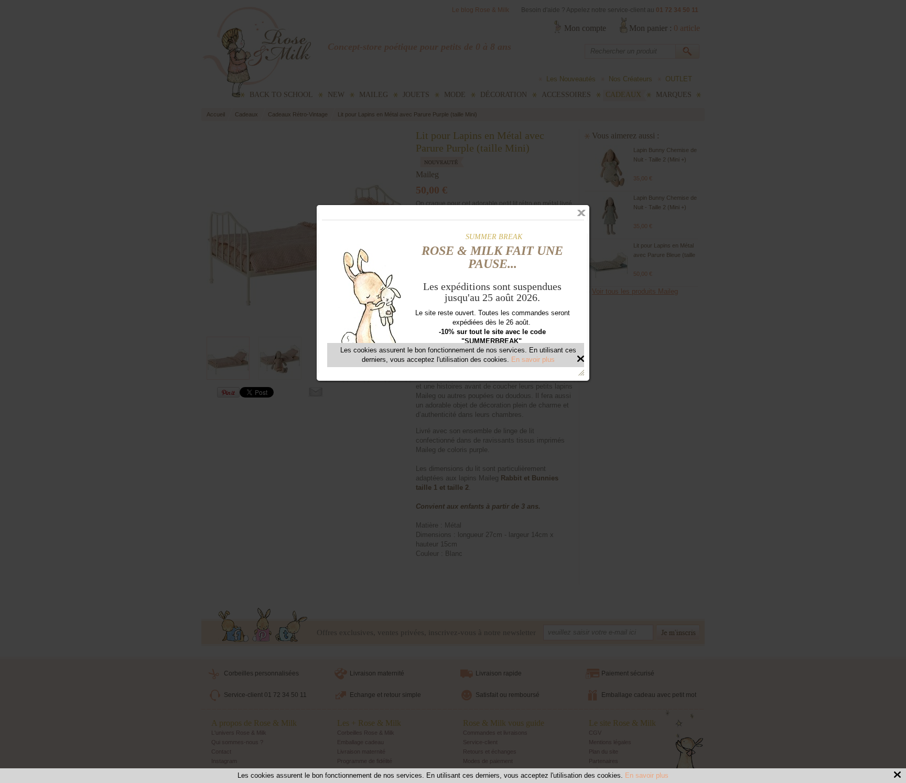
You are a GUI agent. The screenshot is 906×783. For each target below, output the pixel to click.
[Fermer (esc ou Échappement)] (581, 213)
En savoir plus (646, 775)
